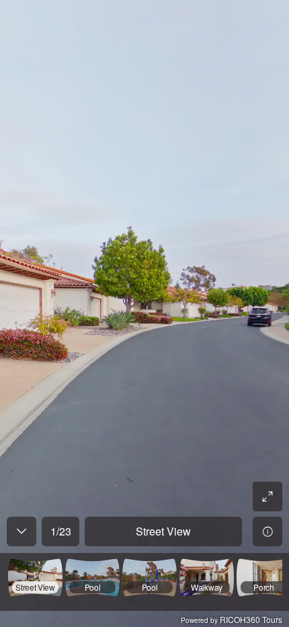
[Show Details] (267, 531)
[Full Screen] (267, 496)
